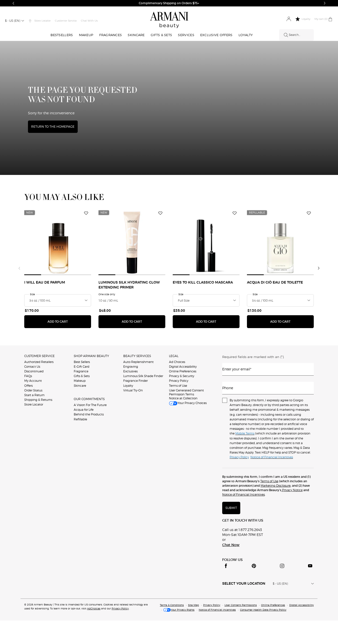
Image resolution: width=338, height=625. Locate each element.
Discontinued (34, 371)
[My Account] (288, 19)
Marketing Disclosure (275, 485)
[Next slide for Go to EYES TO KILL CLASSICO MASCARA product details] (237, 242)
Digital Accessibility (183, 366)
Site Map (193, 604)
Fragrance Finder (135, 381)
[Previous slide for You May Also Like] (19, 268)
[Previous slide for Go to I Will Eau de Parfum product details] (27, 242)
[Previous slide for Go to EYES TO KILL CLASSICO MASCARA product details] (176, 242)
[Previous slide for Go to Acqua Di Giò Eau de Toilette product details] (250, 242)
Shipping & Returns (38, 400)
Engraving (130, 366)
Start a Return (34, 395)
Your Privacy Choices (192, 403)
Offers (28, 385)
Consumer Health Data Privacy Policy (263, 609)
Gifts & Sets (82, 376)
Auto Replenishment (138, 362)
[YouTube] (310, 566)
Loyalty (128, 385)
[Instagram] (282, 566)
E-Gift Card (81, 366)
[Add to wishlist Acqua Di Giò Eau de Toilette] (309, 213)
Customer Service (66, 20)
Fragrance (81, 371)
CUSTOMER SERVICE (39, 356)
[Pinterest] (254, 566)
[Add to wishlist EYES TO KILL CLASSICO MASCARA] (235, 213)
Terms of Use (178, 385)
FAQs (28, 376)
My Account (33, 381)
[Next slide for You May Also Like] (319, 268)
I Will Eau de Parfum (44, 282)
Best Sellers (82, 362)
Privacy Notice (292, 490)
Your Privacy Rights (182, 609)
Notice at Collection (183, 398)
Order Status (33, 390)
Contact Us (32, 366)
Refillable (80, 419)
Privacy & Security (181, 376)
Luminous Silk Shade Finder (143, 376)
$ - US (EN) (12, 21)
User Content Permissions (240, 604)
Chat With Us (89, 20)
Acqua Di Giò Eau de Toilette (275, 282)
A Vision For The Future (90, 405)
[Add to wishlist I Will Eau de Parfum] (86, 213)
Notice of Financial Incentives (243, 494)
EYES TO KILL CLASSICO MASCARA (203, 282)
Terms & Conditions (172, 604)
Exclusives (130, 371)
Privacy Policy (178, 381)
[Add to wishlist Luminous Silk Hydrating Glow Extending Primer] (160, 213)
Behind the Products (89, 414)
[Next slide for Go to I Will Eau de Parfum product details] (88, 242)
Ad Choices (177, 362)
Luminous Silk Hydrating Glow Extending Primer (129, 285)
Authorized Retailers (38, 362)
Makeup (80, 381)
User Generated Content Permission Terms (186, 392)
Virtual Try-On (133, 390)
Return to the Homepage (52, 126)
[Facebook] (226, 566)
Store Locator (33, 404)
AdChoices (93, 608)
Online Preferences (182, 371)
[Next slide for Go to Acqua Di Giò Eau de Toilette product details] (311, 242)
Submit (231, 508)
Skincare (80, 385)
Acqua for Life (84, 409)
